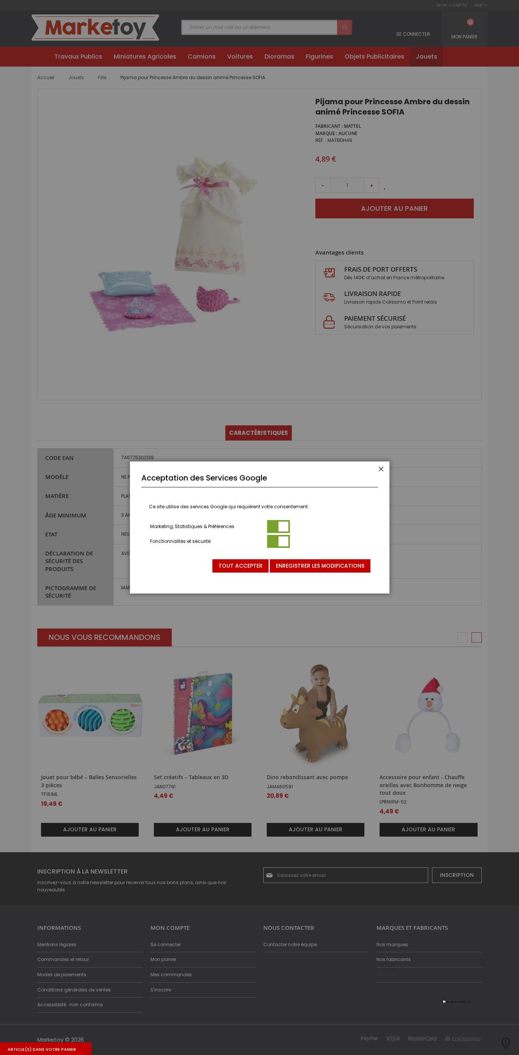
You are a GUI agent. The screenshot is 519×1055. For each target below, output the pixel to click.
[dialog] (259, 527)
